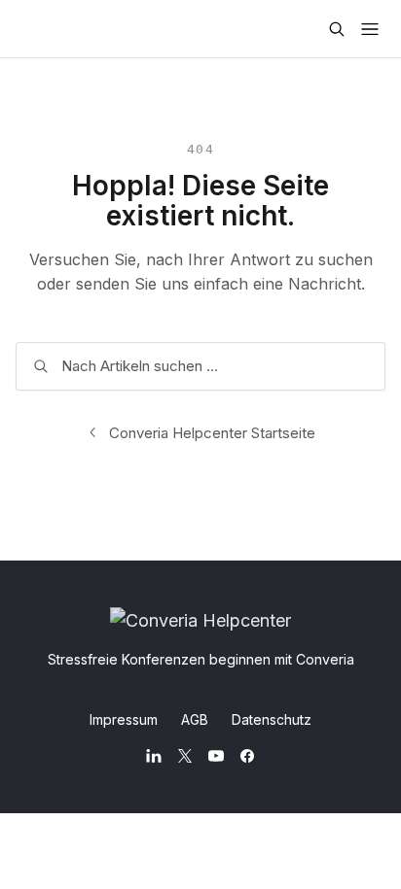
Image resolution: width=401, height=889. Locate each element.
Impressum (124, 719)
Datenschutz (271, 719)
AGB (194, 719)
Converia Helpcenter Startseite (212, 433)
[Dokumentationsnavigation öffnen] (369, 29)
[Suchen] (336, 29)
